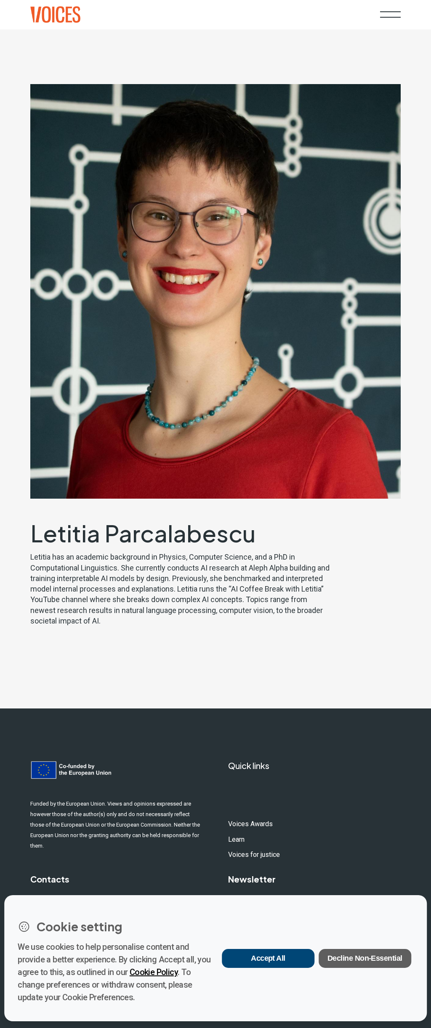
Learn (236, 839)
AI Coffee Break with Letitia (276, 588)
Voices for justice (254, 855)
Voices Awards (250, 824)
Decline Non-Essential (364, 958)
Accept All (268, 958)
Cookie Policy (154, 972)
